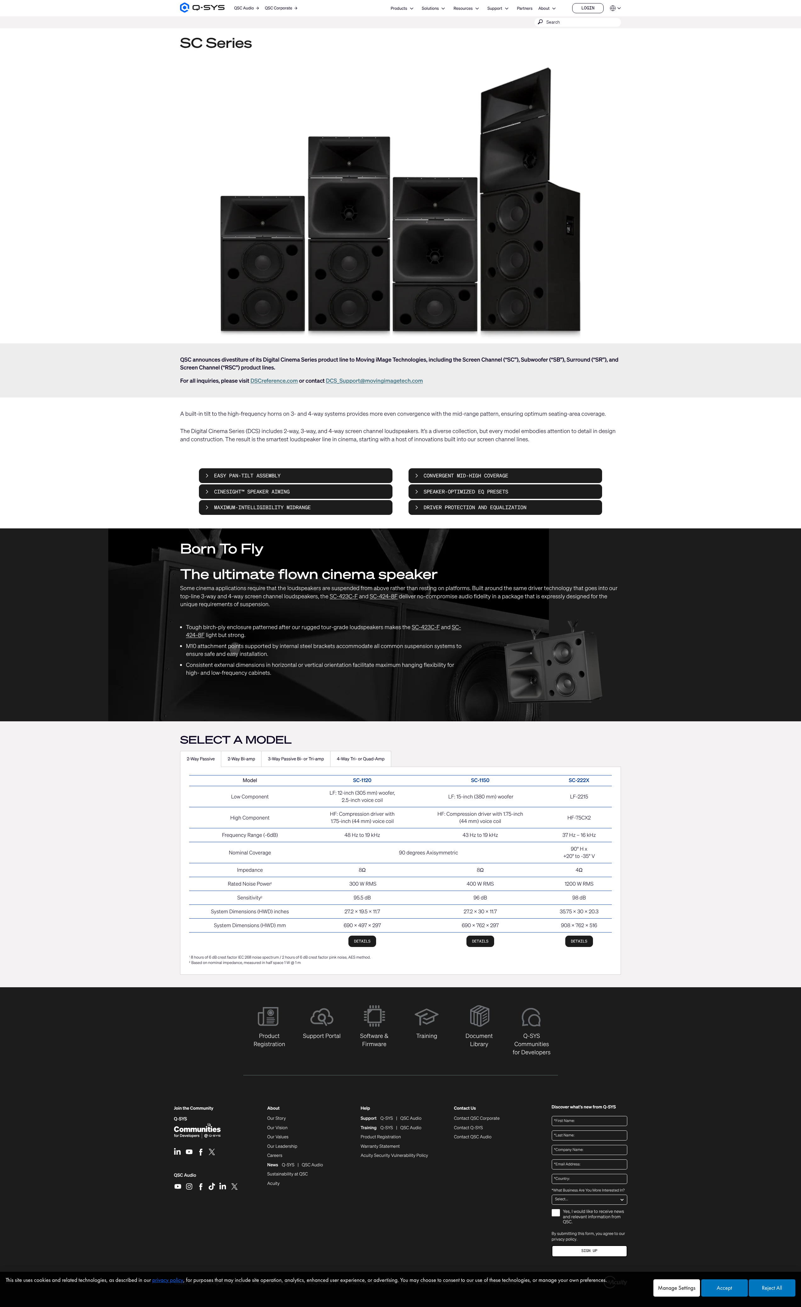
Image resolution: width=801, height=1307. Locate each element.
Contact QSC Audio (472, 1137)
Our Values (277, 1137)
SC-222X (579, 780)
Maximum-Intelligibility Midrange (262, 507)
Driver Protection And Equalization (475, 507)
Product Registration (381, 1137)
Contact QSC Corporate (476, 1118)
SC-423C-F (344, 596)
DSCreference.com (274, 381)
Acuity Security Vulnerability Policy (394, 1155)
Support (495, 8)
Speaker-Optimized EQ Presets (466, 491)
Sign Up (589, 1250)
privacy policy (564, 1239)
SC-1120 (362, 780)
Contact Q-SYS (468, 1128)
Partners (524, 8)
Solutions (430, 8)
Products (399, 8)
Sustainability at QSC (287, 1174)
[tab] (200, 759)
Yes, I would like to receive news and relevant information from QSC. (593, 1217)
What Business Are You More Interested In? (588, 1190)
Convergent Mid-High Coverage (466, 475)
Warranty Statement (380, 1146)
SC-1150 (480, 780)
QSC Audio (185, 1177)
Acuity (273, 1183)
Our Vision (277, 1128)
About (544, 8)
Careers (274, 1155)
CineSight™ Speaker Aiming (252, 491)
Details (362, 941)
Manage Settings (676, 1288)
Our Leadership (282, 1146)
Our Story (276, 1118)
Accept (724, 1288)
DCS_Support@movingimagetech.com (374, 381)
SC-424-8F (384, 596)
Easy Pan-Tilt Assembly (247, 475)
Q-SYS (180, 1119)
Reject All (772, 1288)
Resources (463, 8)
